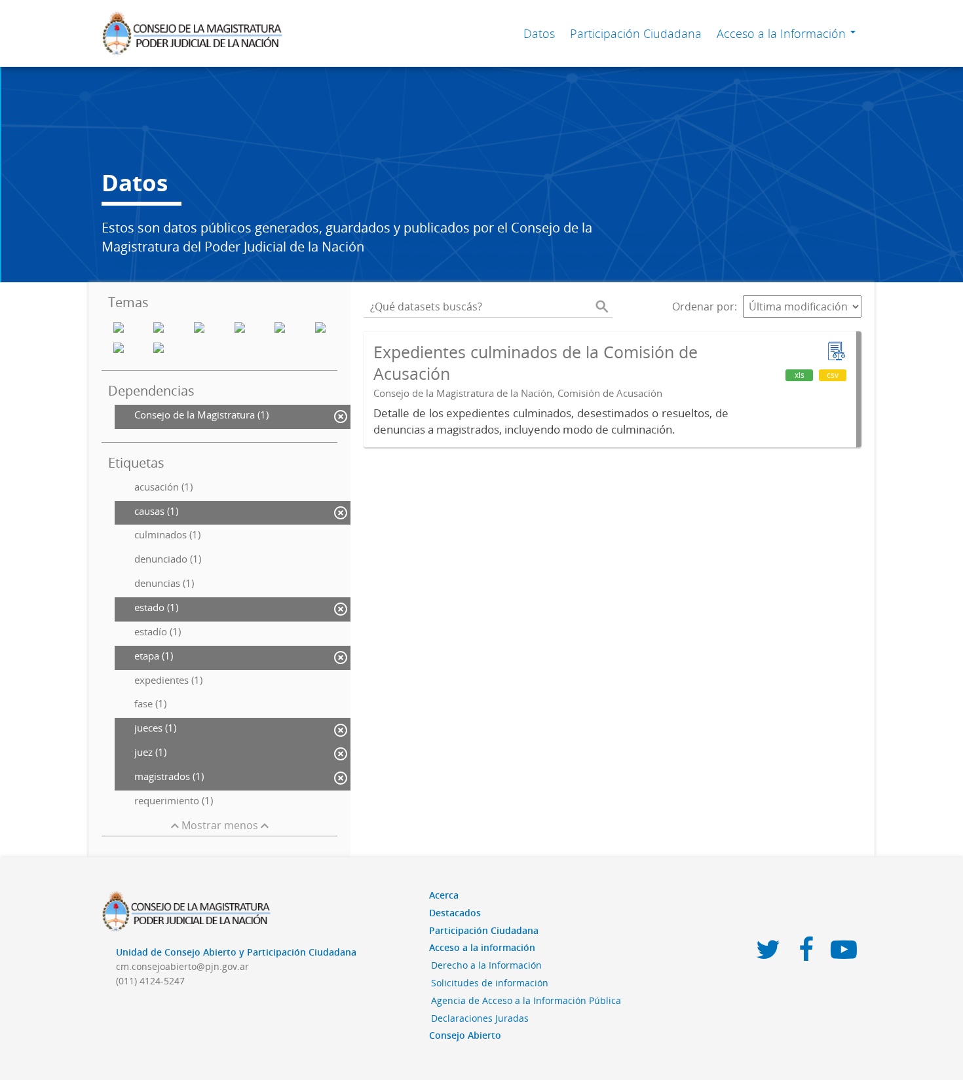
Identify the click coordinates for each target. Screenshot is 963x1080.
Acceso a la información (482, 947)
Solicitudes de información (489, 983)
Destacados (455, 912)
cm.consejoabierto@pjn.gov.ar (182, 966)
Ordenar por (703, 306)
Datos (539, 33)
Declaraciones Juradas (480, 1018)
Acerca (444, 895)
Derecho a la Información (486, 965)
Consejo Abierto (465, 1035)
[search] (602, 306)
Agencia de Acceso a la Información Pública (526, 1000)
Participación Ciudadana (636, 33)
